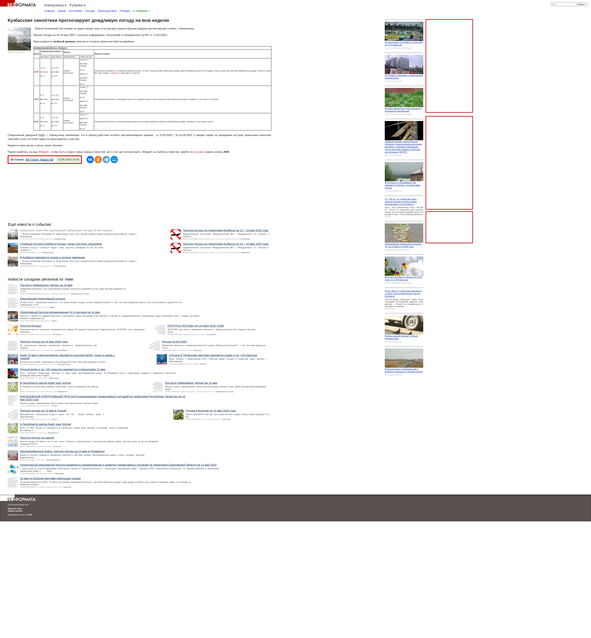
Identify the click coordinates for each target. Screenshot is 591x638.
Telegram (43, 151)
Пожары (125, 10)
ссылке (198, 151)
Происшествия (107, 10)
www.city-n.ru (18, 52)
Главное (49, 10)
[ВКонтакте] (90, 159)
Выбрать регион (15, 511)
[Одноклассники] (98, 159)
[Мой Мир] (114, 159)
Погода (90, 10)
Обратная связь (15, 509)
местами (44, 72)
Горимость (114, 73)
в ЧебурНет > (142, 10)
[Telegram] (106, 159)
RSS (30, 515)
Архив (62, 10)
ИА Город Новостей (39, 159)
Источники (75, 10)
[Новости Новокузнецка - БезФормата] (18, 4)
